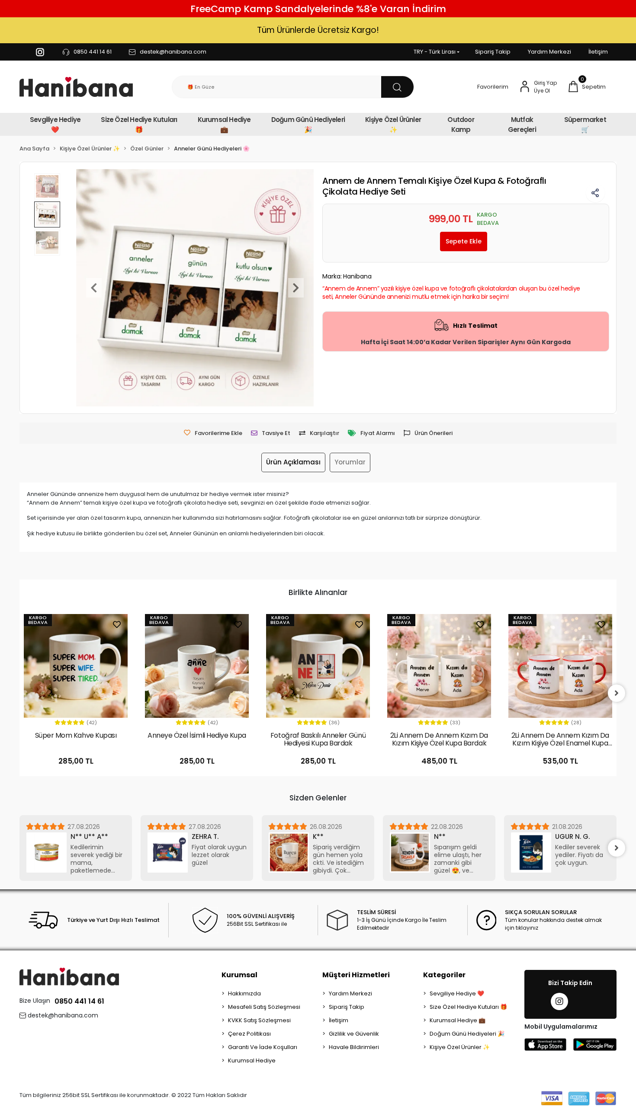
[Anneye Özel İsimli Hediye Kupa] (197, 666)
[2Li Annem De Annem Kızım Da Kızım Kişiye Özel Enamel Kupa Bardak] (560, 666)
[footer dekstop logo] (69, 976)
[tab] (293, 462)
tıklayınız (527, 927)
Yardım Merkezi (549, 52)
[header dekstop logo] (76, 87)
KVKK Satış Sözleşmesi (259, 1020)
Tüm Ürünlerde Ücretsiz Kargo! (318, 30)
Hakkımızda (244, 993)
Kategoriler (444, 975)
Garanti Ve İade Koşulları (262, 1047)
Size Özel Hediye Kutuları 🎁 (139, 124)
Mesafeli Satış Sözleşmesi (264, 1007)
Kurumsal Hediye (252, 1060)
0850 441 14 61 (79, 1001)
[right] (616, 693)
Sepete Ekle (464, 241)
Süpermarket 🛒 (585, 124)
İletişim (598, 52)
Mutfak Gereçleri (522, 124)
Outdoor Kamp (460, 124)
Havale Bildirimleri (354, 1047)
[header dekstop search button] (397, 87)
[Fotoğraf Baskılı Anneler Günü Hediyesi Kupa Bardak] (318, 666)
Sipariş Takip (493, 52)
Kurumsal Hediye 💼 (224, 124)
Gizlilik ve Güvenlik (354, 1034)
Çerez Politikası (249, 1034)
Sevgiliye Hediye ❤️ (55, 124)
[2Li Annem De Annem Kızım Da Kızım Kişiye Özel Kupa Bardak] (439, 666)
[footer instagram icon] (559, 1001)
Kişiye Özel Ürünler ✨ (393, 124)
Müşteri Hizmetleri (356, 975)
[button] (587, 87)
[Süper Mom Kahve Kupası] (76, 666)
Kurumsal (239, 975)
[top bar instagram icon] (40, 52)
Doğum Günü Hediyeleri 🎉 (308, 124)
